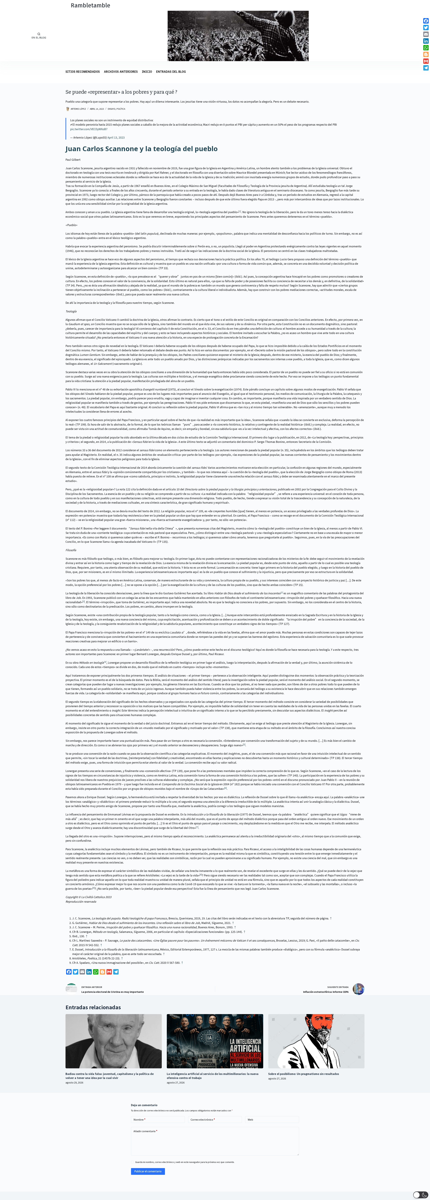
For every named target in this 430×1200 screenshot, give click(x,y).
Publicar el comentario (148, 1171)
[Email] (426, 34)
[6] (225, 787)
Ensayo (111, 108)
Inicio (147, 72)
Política (121, 108)
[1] (240, 211)
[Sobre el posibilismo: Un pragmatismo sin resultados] (316, 1041)
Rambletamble (90, 5)
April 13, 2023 (116, 137)
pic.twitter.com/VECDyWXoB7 (89, 129)
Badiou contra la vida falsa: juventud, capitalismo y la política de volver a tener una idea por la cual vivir (110, 1076)
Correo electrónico (203, 1119)
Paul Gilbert (73, 160)
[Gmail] (426, 61)
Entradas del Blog (171, 72)
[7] (197, 827)
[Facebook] (426, 20)
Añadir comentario (145, 1131)
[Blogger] (426, 54)
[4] (105, 661)
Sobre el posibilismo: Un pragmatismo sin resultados (303, 1074)
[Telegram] (426, 67)
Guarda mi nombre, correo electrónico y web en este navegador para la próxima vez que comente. (184, 1162)
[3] (83, 601)
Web (250, 1119)
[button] (420, 1194)
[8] (201, 874)
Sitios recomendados (83, 72)
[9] (93, 887)
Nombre (139, 1119)
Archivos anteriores (121, 72)
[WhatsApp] (426, 47)
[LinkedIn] (426, 41)
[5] (244, 744)
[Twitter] (426, 27)
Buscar (11, 35)
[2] (281, 592)
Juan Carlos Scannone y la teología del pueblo (142, 148)
